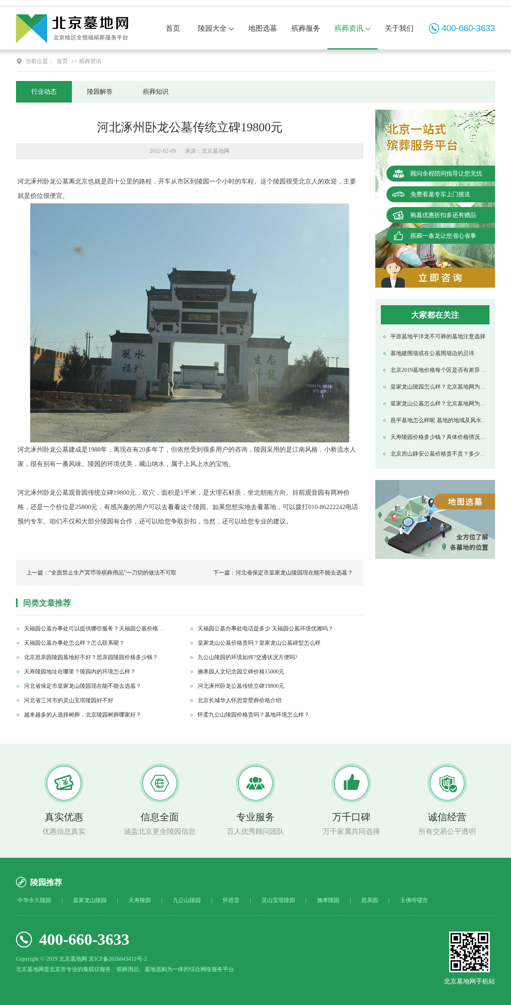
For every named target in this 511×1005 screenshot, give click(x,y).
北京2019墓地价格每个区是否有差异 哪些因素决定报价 (438, 370)
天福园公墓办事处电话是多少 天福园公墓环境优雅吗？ (265, 629)
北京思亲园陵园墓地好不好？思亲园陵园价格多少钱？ (91, 657)
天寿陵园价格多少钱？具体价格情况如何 (438, 437)
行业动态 (44, 91)
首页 (173, 28)
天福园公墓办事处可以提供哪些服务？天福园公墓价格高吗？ (96, 629)
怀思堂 (231, 900)
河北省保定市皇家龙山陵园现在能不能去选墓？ (82, 686)
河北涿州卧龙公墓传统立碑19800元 (241, 686)
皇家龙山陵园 (90, 900)
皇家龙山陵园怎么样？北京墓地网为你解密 (438, 387)
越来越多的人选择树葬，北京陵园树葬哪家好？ (82, 715)
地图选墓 (262, 28)
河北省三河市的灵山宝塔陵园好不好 (68, 700)
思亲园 (369, 900)
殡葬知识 (155, 91)
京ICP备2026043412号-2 (118, 959)
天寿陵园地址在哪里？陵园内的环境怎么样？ (80, 672)
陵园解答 (100, 91)
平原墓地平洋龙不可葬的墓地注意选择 (437, 337)
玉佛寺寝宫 (414, 900)
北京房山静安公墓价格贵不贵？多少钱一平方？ (438, 454)
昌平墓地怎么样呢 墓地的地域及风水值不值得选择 (438, 420)
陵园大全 (212, 28)
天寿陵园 (140, 900)
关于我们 (399, 28)
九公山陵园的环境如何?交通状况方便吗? (247, 657)
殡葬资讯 (349, 28)
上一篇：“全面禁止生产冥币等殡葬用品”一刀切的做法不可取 (101, 573)
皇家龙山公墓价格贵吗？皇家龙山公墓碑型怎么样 (259, 643)
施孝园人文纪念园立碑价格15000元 (241, 672)
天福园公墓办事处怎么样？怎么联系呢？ (74, 643)
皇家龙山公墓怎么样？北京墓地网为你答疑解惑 (438, 404)
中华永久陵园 (34, 900)
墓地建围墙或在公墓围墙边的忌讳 (432, 353)
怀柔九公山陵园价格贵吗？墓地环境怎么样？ (253, 715)
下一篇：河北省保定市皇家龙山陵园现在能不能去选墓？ (283, 573)
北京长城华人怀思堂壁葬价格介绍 (239, 700)
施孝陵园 (328, 900)
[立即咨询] (435, 278)
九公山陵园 (187, 900)
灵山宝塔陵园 (278, 900)
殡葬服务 (305, 28)
